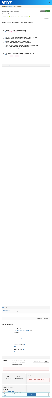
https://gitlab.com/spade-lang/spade (22, 330)
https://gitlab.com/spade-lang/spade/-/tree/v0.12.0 (25, 333)
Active (15, 351)
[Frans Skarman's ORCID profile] (9, 16)
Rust (15, 346)
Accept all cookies (31, 394)
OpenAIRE (8, 397)
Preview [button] (40, 318)
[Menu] (50, 3)
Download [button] (46, 318)
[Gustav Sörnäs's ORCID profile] (18, 16)
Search (46, 361)
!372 (5, 30)
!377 (5, 45)
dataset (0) (22, 360)
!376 (5, 43)
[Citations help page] (7, 357)
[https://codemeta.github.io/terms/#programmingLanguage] (25, 344)
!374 (5, 42)
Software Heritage (10, 391)
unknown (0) (22, 362)
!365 (5, 37)
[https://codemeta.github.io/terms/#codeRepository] (22, 338)
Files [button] (5, 307)
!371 (5, 54)
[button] (26, 65)
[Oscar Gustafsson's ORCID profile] (29, 16)
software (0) (14, 362)
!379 (5, 31)
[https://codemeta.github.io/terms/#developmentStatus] (23, 349)
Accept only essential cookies (42, 394)
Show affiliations (46, 18)
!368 (5, 39)
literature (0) (15, 360)
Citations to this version (17, 364)
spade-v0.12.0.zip (6, 310)
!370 (5, 53)
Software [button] (6, 339)
